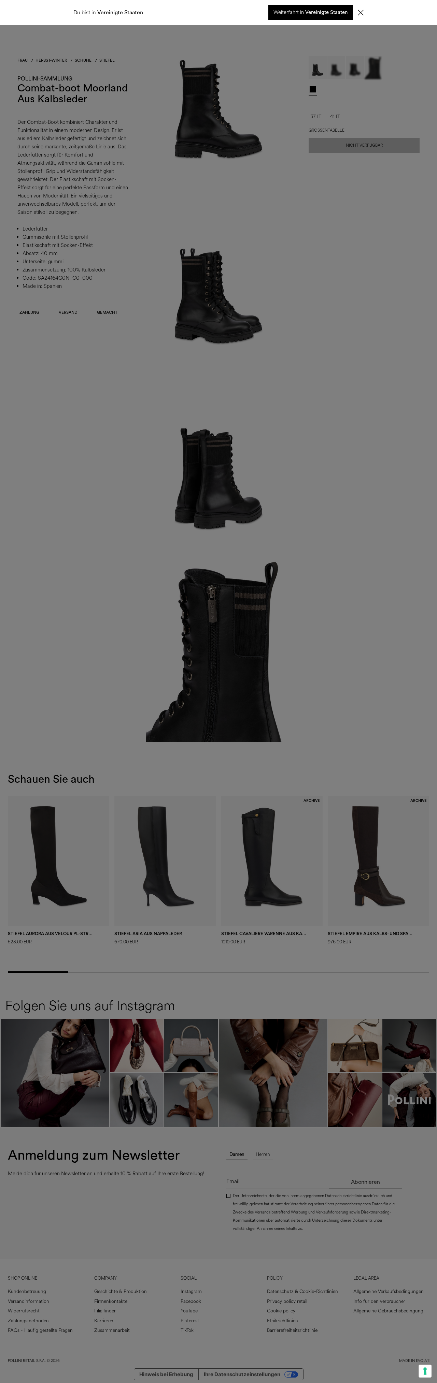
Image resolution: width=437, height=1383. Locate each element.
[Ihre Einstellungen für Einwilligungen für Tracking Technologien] (425, 1371)
